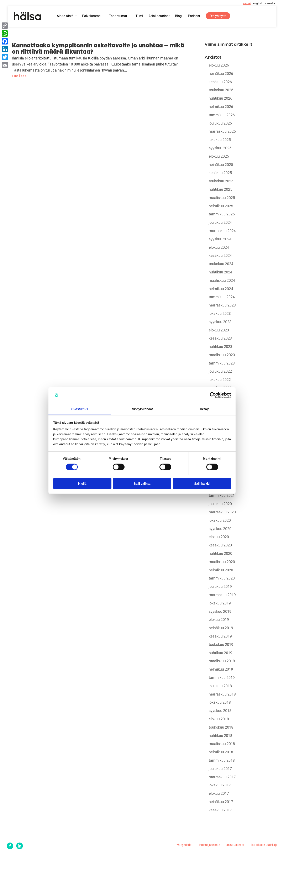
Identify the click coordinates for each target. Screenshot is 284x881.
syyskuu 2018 (220, 711)
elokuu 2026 (219, 65)
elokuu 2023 (219, 330)
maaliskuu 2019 (222, 661)
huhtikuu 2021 (220, 471)
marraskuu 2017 (222, 777)
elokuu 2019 (219, 620)
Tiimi (139, 16)
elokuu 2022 (219, 396)
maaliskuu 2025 (222, 198)
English (257, 3)
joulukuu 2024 (220, 222)
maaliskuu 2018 (222, 744)
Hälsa (27, 16)
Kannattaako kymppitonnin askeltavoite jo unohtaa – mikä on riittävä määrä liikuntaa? (98, 48)
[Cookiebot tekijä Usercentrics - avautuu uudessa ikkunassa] (213, 395)
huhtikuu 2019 (220, 653)
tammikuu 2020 (222, 578)
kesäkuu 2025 (220, 173)
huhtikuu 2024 (220, 272)
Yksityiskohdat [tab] (142, 409)
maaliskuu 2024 (222, 280)
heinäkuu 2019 (221, 628)
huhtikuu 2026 (220, 98)
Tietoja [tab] (204, 409)
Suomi (247, 3)
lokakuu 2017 (220, 785)
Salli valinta (142, 483)
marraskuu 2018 (222, 694)
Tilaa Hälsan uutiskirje (263, 845)
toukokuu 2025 (221, 181)
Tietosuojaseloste (208, 845)
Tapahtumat (118, 16)
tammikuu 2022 (222, 429)
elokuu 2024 (219, 247)
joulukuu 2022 (220, 371)
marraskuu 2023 (222, 305)
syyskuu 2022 (220, 388)
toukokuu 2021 (221, 462)
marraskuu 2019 (222, 595)
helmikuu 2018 (221, 752)
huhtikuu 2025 (220, 189)
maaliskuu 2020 (222, 562)
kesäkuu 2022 (220, 405)
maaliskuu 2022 (222, 421)
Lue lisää (19, 75)
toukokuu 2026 (221, 90)
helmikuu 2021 (221, 487)
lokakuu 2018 (220, 702)
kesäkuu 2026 (220, 82)
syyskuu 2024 (220, 239)
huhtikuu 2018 (220, 736)
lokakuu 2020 (220, 520)
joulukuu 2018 (220, 686)
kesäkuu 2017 (220, 810)
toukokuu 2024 (221, 264)
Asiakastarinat (159, 16)
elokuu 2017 (219, 793)
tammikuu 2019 (222, 678)
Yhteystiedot (184, 845)
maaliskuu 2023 (222, 355)
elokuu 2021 (219, 446)
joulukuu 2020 (220, 504)
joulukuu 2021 (220, 438)
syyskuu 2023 (220, 322)
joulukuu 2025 (220, 123)
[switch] (119, 466)
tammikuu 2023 (222, 363)
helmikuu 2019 (221, 669)
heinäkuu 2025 (221, 165)
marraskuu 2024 (222, 231)
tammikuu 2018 (222, 760)
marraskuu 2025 (222, 131)
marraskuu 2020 (222, 512)
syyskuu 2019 (220, 611)
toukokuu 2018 (221, 727)
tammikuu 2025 (222, 214)
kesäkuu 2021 (220, 454)
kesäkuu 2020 (220, 545)
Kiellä (82, 483)
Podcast (194, 16)
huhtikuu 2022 (220, 413)
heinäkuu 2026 (221, 74)
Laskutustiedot (234, 845)
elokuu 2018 (219, 719)
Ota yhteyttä (218, 16)
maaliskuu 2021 (222, 479)
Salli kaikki (202, 483)
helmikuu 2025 (221, 206)
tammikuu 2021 (222, 495)
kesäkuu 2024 (220, 255)
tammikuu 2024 (222, 297)
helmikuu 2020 (221, 570)
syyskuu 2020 (220, 529)
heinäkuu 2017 (221, 802)
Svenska (270, 3)
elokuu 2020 (219, 537)
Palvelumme (91, 16)
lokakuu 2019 (220, 603)
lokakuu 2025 (220, 140)
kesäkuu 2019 (220, 636)
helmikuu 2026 (221, 107)
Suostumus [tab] (79, 409)
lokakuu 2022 (220, 380)
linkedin (19, 846)
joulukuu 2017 (220, 769)
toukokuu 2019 (221, 645)
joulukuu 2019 (220, 586)
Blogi (179, 16)
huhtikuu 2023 (220, 347)
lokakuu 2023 (220, 313)
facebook (10, 846)
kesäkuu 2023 (220, 338)
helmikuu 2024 (221, 289)
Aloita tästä (65, 16)
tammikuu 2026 (222, 115)
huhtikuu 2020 (220, 553)
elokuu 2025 (219, 156)
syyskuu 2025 (220, 148)
